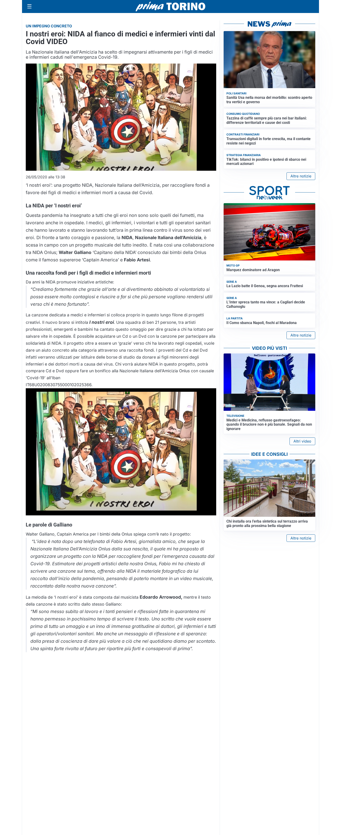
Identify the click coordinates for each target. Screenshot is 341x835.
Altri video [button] (302, 441)
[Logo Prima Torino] (170, 6)
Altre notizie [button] (300, 176)
